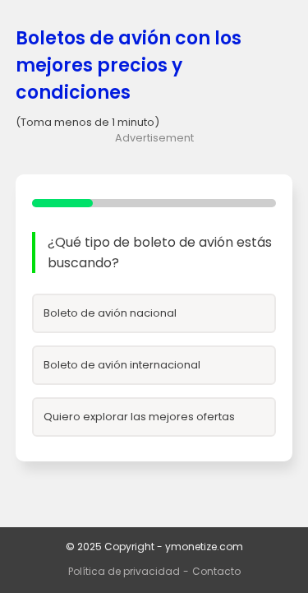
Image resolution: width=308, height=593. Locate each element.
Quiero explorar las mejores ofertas (139, 416)
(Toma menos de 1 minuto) (87, 122)
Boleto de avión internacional (122, 365)
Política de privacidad (124, 571)
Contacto (216, 571)
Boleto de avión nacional (110, 313)
